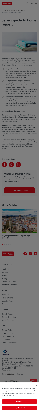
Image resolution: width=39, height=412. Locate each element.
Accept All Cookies (19, 408)
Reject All (19, 401)
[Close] (36, 385)
